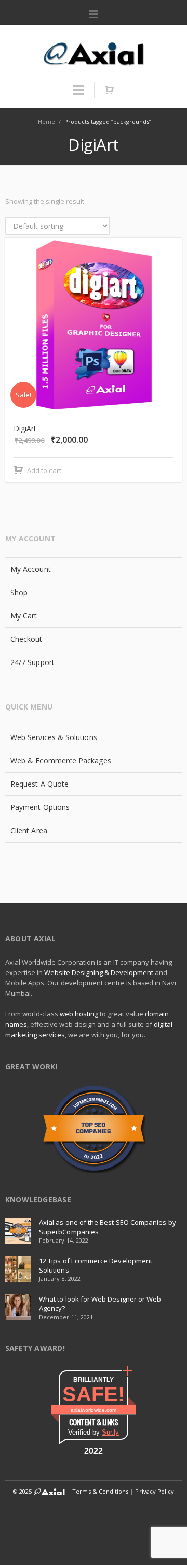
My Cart (23, 616)
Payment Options (40, 807)
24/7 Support (32, 662)
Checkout (26, 639)
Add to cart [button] (44, 470)
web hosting (79, 1013)
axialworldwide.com (93, 1410)
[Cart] (109, 90)
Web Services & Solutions (53, 737)
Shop (19, 592)
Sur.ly (110, 1432)
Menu (93, 14)
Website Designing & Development (98, 972)
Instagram (94, 1512)
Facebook (24, 1512)
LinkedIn (70, 1512)
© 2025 (23, 1491)
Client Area (28, 830)
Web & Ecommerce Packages (60, 760)
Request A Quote (39, 784)
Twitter (47, 1512)
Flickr (117, 1512)
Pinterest (164, 1512)
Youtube (140, 1512)
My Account (30, 569)
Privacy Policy (154, 1491)
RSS (94, 1536)
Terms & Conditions (100, 1491)
